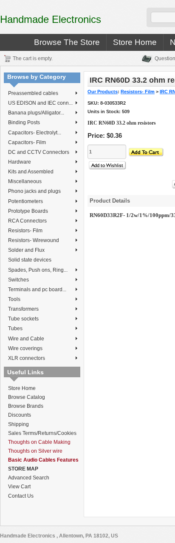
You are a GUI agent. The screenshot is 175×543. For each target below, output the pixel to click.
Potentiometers (25, 201)
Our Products (103, 91)
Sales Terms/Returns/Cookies (42, 433)
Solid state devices (29, 260)
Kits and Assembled (31, 172)
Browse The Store (67, 42)
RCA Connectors (27, 221)
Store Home (135, 42)
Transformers (23, 309)
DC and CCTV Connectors (38, 152)
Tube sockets (23, 319)
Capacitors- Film (27, 142)
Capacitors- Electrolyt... (34, 133)
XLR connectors (26, 358)
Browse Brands (25, 406)
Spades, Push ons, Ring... (38, 270)
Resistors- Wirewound (33, 240)
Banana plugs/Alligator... (36, 113)
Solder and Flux (26, 250)
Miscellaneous (25, 181)
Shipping (18, 424)
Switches (18, 280)
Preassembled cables (33, 93)
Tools (14, 299)
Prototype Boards (28, 211)
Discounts (19, 415)
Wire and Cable (26, 339)
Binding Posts (24, 122)
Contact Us (21, 496)
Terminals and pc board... (37, 289)
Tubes (15, 328)
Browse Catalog (26, 397)
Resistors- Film (25, 231)
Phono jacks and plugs (34, 191)
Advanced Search (28, 478)
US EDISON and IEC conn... (40, 103)
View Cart (19, 487)
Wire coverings (25, 348)
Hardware (19, 162)
